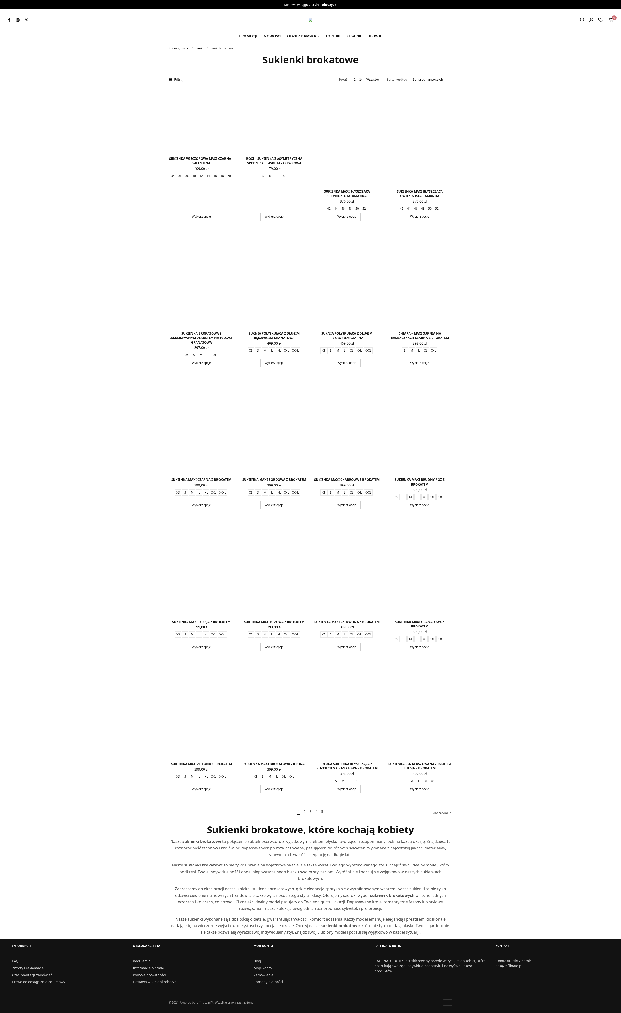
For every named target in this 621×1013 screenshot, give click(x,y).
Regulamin (142, 961)
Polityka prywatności (149, 975)
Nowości (272, 35)
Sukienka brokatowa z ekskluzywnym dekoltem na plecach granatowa (201, 337)
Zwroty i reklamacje (28, 968)
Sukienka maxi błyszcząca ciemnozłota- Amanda (347, 193)
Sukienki (197, 48)
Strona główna (178, 48)
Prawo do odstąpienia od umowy (38, 982)
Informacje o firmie (148, 968)
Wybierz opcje (201, 216)
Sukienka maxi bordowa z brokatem (274, 480)
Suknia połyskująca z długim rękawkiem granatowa (274, 335)
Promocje (248, 35)
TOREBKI (333, 35)
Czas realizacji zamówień (32, 975)
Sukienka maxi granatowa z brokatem (419, 624)
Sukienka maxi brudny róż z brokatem (420, 482)
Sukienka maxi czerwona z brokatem (347, 622)
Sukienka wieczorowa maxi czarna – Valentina (201, 160)
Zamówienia (263, 975)
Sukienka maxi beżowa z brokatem (274, 622)
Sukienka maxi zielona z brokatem (201, 764)
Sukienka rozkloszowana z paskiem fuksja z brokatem (419, 766)
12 (354, 79)
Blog (257, 961)
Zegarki (353, 35)
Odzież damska (301, 35)
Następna (440, 813)
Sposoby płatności (268, 982)
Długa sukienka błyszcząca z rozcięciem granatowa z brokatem (347, 766)
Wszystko (372, 79)
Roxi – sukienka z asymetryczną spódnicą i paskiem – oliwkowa (274, 160)
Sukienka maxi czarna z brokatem (201, 480)
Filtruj (178, 79)
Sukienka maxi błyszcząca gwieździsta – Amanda (420, 193)
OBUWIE (374, 35)
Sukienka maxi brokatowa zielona (274, 764)
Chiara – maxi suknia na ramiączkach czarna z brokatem (420, 335)
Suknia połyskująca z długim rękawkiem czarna (346, 335)
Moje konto (263, 968)
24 (361, 79)
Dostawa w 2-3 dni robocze (155, 982)
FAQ (15, 961)
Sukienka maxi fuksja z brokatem (201, 622)
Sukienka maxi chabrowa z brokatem (347, 480)
